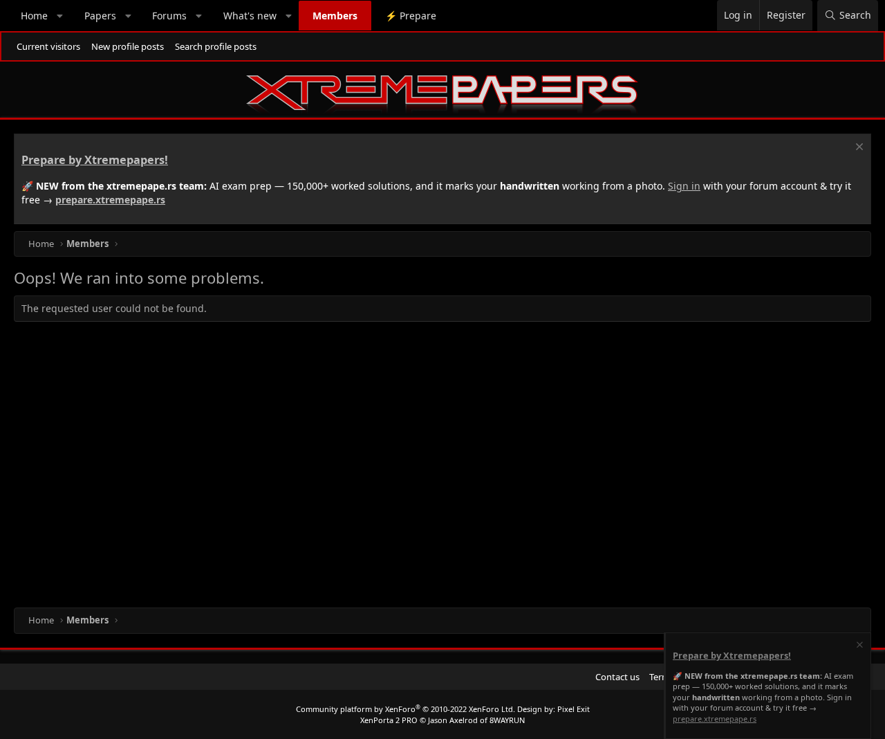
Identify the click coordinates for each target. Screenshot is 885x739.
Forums (169, 15)
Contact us (617, 676)
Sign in (684, 185)
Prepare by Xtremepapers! (94, 159)
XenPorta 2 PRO (389, 720)
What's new (250, 15)
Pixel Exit (573, 709)
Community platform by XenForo (405, 709)
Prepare (410, 15)
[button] (60, 16)
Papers (100, 15)
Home (34, 15)
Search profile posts (216, 46)
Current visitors (48, 46)
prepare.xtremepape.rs (110, 199)
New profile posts (127, 46)
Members (335, 15)
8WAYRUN (507, 720)
